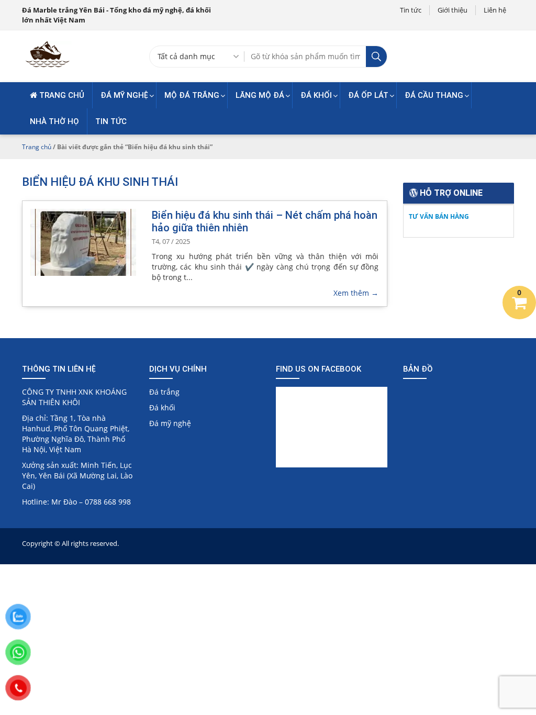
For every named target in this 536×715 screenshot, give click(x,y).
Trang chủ (60, 95)
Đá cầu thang (434, 95)
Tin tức (410, 10)
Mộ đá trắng (191, 95)
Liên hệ (495, 10)
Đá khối (316, 95)
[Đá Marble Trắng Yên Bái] (47, 66)
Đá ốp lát (368, 95)
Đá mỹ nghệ (124, 95)
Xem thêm (355, 293)
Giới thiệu (452, 10)
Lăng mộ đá (260, 95)
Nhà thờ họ (54, 121)
